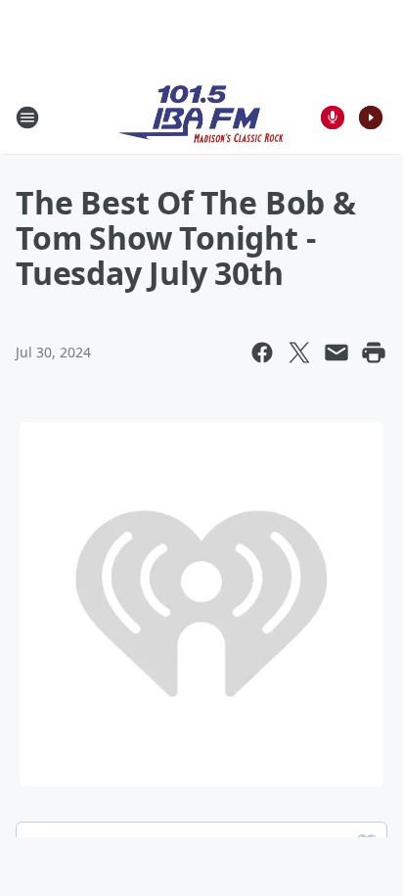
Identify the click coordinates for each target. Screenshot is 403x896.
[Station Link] (201, 117)
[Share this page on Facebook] (262, 352)
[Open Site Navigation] (27, 117)
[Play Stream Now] (370, 117)
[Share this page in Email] (336, 352)
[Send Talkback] (332, 117)
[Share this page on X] (299, 352)
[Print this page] (373, 352)
